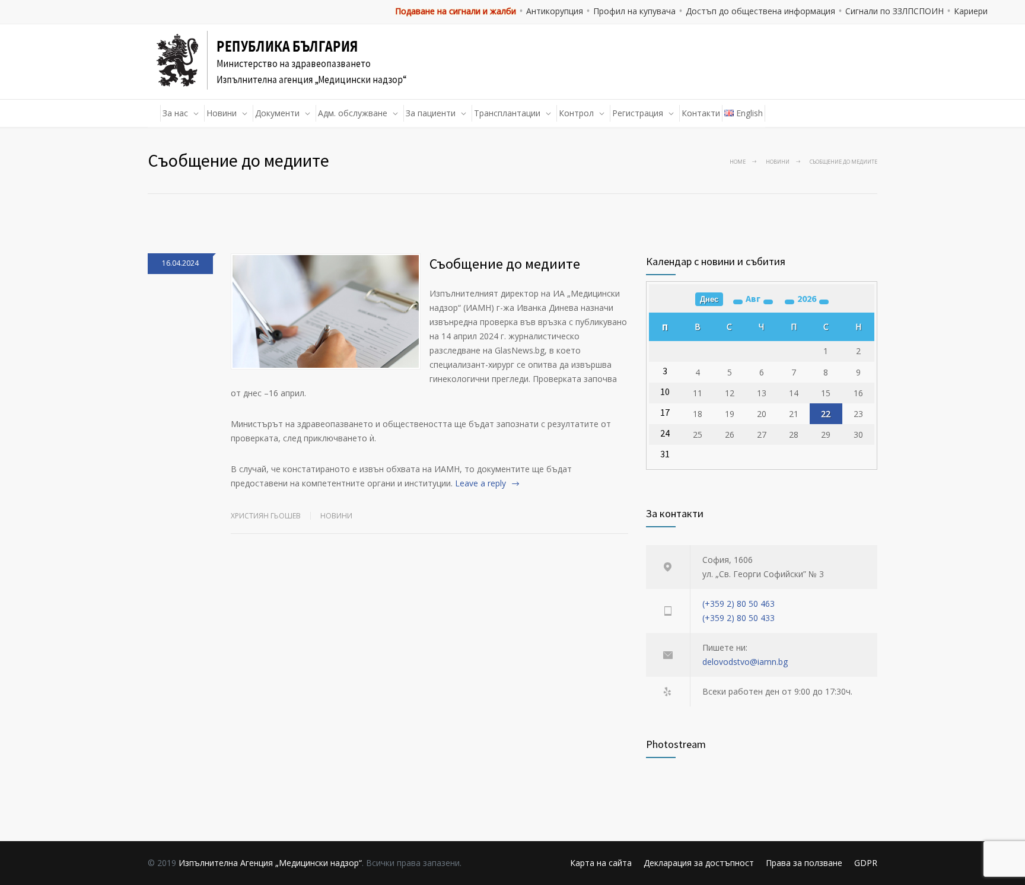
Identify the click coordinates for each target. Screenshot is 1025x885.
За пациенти (431, 113)
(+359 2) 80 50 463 (738, 603)
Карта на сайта (601, 862)
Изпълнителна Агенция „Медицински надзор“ (270, 862)
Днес (709, 299)
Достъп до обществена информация (760, 11)
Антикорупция (554, 11)
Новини (221, 113)
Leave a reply (480, 483)
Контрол (576, 113)
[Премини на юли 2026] (738, 302)
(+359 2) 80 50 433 (738, 617)
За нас (175, 113)
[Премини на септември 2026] (768, 302)
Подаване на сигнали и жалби (455, 11)
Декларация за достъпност (699, 862)
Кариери (971, 11)
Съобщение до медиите (504, 263)
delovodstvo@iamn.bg (745, 661)
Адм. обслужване (352, 113)
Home (738, 161)
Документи (277, 113)
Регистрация (637, 113)
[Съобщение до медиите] (326, 311)
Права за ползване (804, 862)
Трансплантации (507, 113)
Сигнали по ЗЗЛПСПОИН (894, 11)
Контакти (701, 113)
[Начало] (154, 113)
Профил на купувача (634, 11)
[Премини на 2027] (824, 302)
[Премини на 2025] (789, 302)
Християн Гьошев (266, 516)
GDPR (865, 862)
